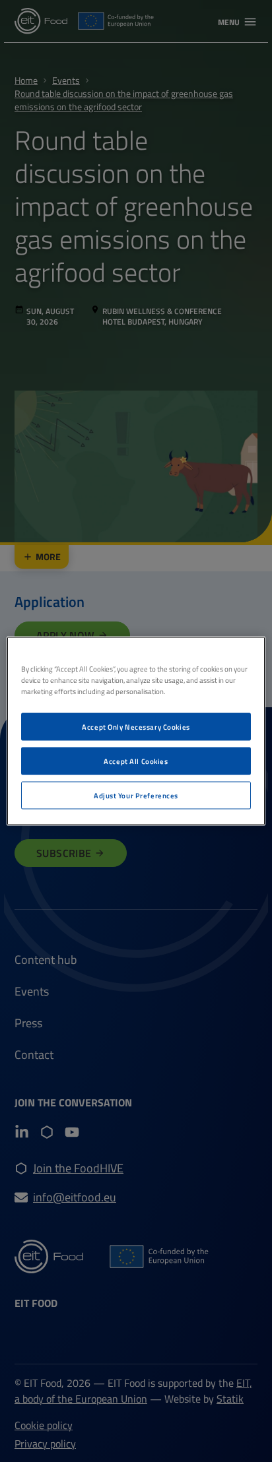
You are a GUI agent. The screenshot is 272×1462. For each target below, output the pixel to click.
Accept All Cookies (136, 761)
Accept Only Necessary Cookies (136, 726)
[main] (136, 731)
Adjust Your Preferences (136, 795)
